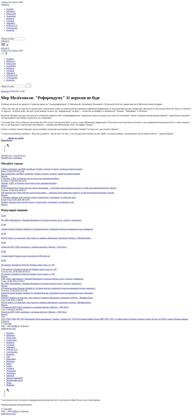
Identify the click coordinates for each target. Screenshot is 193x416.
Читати (4, 176)
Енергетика (11, 340)
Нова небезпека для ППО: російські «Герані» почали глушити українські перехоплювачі (40, 174)
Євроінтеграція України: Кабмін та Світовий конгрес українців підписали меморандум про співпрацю (47, 293)
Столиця (10, 21)
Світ (8, 357)
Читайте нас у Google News (13, 155)
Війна (9, 364)
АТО (3, 319)
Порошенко (30, 319)
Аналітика (11, 16)
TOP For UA (11, 25)
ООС (107, 319)
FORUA (15, 326)
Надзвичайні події (14, 380)
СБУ (22, 319)
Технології (11, 371)
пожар (170, 319)
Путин (154, 319)
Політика (10, 361)
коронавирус (46, 319)
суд (115, 319)
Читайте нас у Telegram (11, 158)
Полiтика (5, 91)
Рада (79, 319)
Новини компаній (14, 378)
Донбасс (56, 319)
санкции (141, 319)
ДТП (74, 319)
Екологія (10, 375)
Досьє (9, 383)
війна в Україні (130, 319)
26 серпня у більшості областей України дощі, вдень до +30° (28, 274)
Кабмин (90, 319)
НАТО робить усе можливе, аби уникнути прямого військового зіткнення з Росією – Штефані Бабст (46, 302)
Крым (84, 319)
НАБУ (164, 319)
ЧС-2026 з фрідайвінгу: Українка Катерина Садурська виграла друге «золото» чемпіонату (41, 283)
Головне (10, 9)
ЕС (70, 319)
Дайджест (10, 23)
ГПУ (112, 319)
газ (159, 319)
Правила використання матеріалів (16, 404)
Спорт (9, 366)
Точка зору (11, 14)
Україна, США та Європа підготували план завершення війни (29, 183)
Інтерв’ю (10, 18)
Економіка (11, 359)
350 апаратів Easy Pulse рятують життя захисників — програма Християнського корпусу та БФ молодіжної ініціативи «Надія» (57, 193)
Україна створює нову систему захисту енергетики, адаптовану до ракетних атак (37, 202)
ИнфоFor (10, 385)
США (13, 319)
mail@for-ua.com (8, 328)
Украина (64, 319)
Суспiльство (11, 28)
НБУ (102, 319)
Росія (37, 319)
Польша (177, 319)
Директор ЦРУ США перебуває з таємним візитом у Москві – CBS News (34, 312)
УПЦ (8, 319)
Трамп (148, 319)
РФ (18, 319)
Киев (97, 319)
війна (120, 319)
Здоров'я (10, 368)
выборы (184, 319)
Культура (10, 30)
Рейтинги (10, 11)
